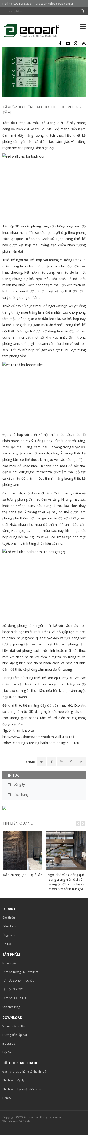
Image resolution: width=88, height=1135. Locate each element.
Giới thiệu (8, 918)
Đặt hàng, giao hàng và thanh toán (25, 1072)
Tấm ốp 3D (10, 226)
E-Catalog (8, 1044)
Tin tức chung (18, 794)
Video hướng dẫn (13, 1026)
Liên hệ (7, 1098)
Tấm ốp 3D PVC (12, 989)
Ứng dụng (8, 935)
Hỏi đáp (7, 1052)
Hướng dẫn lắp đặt (14, 1035)
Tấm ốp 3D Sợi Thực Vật (18, 981)
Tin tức (6, 944)
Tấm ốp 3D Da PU (14, 998)
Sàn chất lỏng (11, 1007)
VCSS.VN (24, 1121)
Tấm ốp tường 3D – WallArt (20, 972)
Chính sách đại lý (13, 1080)
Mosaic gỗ (9, 963)
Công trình (9, 926)
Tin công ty (16, 784)
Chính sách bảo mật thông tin (21, 1089)
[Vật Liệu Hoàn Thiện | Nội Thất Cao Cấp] (35, 31)
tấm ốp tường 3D (60, 678)
